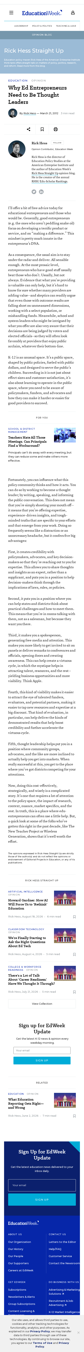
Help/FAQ (55, 1249)
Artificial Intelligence (25, 891)
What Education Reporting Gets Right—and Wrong (26, 1104)
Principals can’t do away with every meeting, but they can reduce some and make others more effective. (40, 456)
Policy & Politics (42, 26)
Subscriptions (17, 1289)
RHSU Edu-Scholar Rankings (49, 181)
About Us (15, 1234)
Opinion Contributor (43, 149)
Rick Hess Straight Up (45, 173)
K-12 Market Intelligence (65, 1312)
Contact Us (57, 1234)
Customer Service (60, 1256)
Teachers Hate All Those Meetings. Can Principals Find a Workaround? (27, 442)
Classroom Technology (26, 929)
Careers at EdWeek (20, 1270)
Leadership (21, 26)
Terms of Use (42, 1342)
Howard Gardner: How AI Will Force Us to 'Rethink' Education (28, 904)
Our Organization (19, 1241)
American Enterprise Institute (64, 60)
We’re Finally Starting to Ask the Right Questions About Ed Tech (27, 942)
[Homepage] (42, 12)
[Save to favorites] (42, 129)
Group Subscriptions (21, 1303)
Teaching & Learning (69, 26)
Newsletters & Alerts (21, 1296)
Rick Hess (29, 113)
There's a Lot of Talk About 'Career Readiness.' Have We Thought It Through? (31, 980)
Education (18, 80)
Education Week (64, 149)
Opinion (38, 80)
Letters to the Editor (62, 1241)
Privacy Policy (40, 1331)
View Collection (42, 1003)
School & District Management (21, 430)
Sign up (42, 1199)
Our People (15, 1256)
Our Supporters (18, 1263)
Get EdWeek (17, 1282)
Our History (15, 1249)
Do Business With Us (64, 1282)
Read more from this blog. (31, 66)
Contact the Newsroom (64, 1263)
